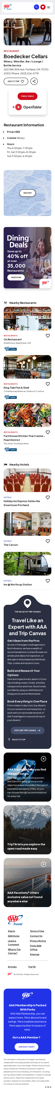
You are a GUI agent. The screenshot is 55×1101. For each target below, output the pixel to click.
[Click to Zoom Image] (27, 31)
